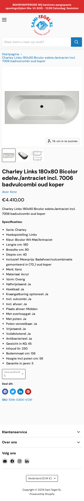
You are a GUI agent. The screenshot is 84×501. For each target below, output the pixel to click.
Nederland (40, 478)
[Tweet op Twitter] (13, 392)
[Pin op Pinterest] (28, 392)
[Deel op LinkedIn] (20, 392)
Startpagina (10, 54)
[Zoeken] (76, 42)
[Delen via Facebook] (5, 392)
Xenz (13, 192)
